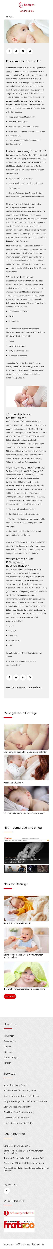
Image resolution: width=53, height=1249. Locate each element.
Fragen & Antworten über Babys (18, 1123)
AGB (18, 1244)
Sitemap (26, 1244)
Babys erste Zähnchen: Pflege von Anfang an (24, 1163)
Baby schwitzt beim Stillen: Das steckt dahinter (25, 752)
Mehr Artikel (10, 996)
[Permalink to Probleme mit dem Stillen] (26, 42)
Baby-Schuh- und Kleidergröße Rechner (22, 1096)
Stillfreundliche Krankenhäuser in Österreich (24, 813)
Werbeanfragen (11, 1057)
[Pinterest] (23, 51)
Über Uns (8, 1052)
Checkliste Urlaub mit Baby (16, 1117)
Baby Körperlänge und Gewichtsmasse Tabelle (25, 1101)
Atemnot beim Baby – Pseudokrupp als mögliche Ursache (26, 1169)
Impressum (9, 1244)
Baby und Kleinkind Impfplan (17, 1106)
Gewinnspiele (27, 10)
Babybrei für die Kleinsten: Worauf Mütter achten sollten (23, 956)
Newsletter (9, 1035)
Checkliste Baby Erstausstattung (19, 1112)
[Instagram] (29, 51)
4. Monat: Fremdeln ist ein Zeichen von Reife (24, 989)
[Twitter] (16, 51)
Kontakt (7, 1046)
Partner (7, 1062)
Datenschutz (38, 1244)
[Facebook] (9, 51)
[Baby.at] (26, 4)
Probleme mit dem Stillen (23, 61)
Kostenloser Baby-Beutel (15, 1085)
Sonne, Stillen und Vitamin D (17, 923)
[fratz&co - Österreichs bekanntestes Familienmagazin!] (19, 1231)
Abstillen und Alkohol (13, 782)
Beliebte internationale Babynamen (20, 1090)
